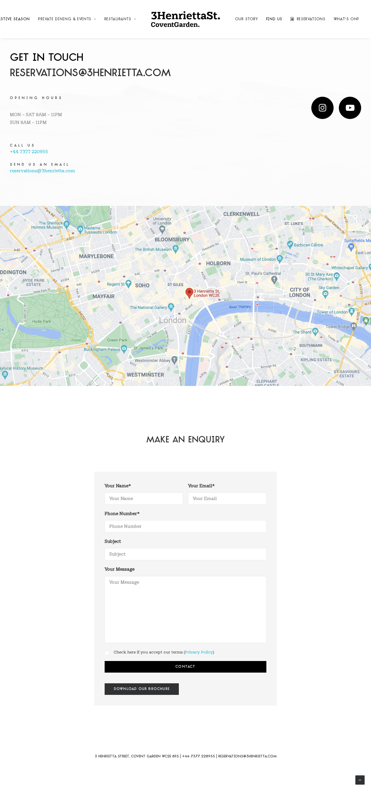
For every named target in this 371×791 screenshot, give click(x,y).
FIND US (274, 19)
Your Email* (201, 486)
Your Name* (118, 486)
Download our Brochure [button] (142, 689)
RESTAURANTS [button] (117, 19)
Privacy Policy (199, 652)
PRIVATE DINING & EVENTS (64, 19)
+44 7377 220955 (29, 152)
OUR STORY (246, 19)
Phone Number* (122, 513)
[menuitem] (67, 19)
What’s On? (346, 19)
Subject (113, 541)
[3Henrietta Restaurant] (185, 19)
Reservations (311, 19)
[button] (322, 108)
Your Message (119, 569)
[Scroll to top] (360, 779)
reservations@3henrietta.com (90, 74)
